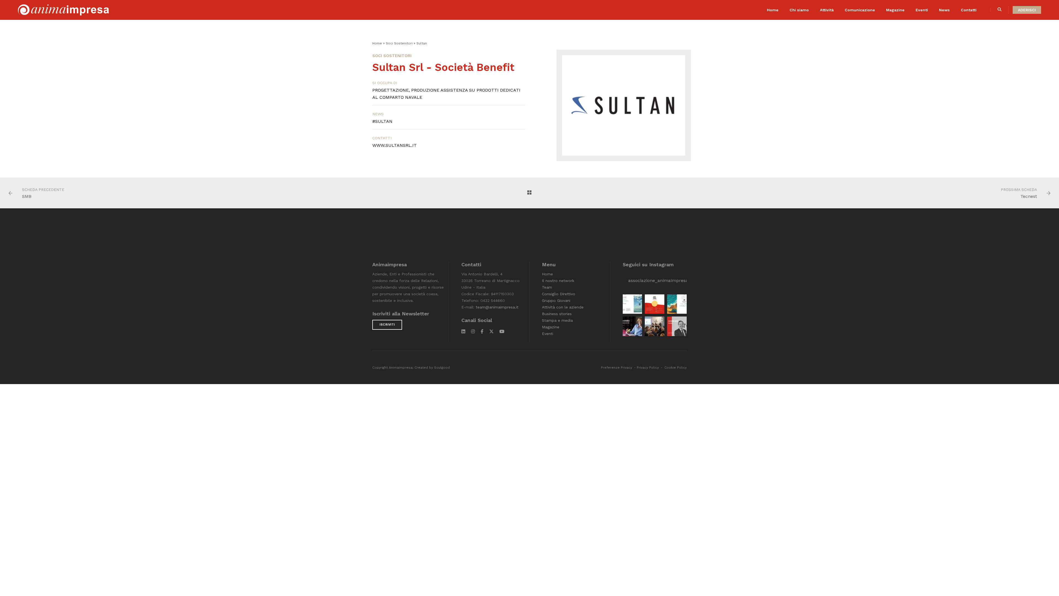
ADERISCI (1027, 10)
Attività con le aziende (563, 307)
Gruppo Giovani (556, 300)
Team (547, 287)
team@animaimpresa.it (497, 307)
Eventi (922, 10)
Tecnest (1028, 196)
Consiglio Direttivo (558, 294)
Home (773, 10)
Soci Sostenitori (399, 43)
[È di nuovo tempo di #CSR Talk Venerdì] (654, 304)
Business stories (557, 314)
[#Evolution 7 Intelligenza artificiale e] (632, 304)
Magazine (895, 10)
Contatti (969, 10)
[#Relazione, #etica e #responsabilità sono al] (654, 326)
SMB (26, 196)
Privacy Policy (648, 367)
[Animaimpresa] (63, 9)
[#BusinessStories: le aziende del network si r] (677, 326)
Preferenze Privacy (616, 367)
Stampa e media (557, 320)
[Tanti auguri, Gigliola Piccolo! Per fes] (632, 326)
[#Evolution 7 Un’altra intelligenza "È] (677, 304)
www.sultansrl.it (394, 145)
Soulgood (442, 367)
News (944, 10)
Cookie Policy (675, 367)
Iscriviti (387, 324)
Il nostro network (558, 280)
